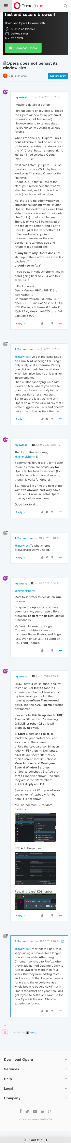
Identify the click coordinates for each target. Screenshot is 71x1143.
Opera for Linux (17, 75)
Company (12, 1098)
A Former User (24, 349)
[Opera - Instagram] (49, 1111)
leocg (33, 1032)
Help (8, 1079)
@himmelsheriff (25, 456)
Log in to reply (58, 75)
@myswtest (22, 356)
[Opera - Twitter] (27, 1111)
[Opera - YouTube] (35, 1111)
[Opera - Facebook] (20, 1111)
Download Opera (25, 48)
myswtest (21, 97)
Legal (8, 1088)
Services (11, 1069)
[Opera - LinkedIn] (42, 1111)
